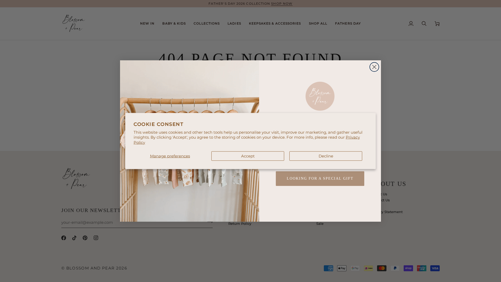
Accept (248, 156)
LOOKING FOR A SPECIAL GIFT (320, 178)
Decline (326, 156)
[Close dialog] (374, 67)
